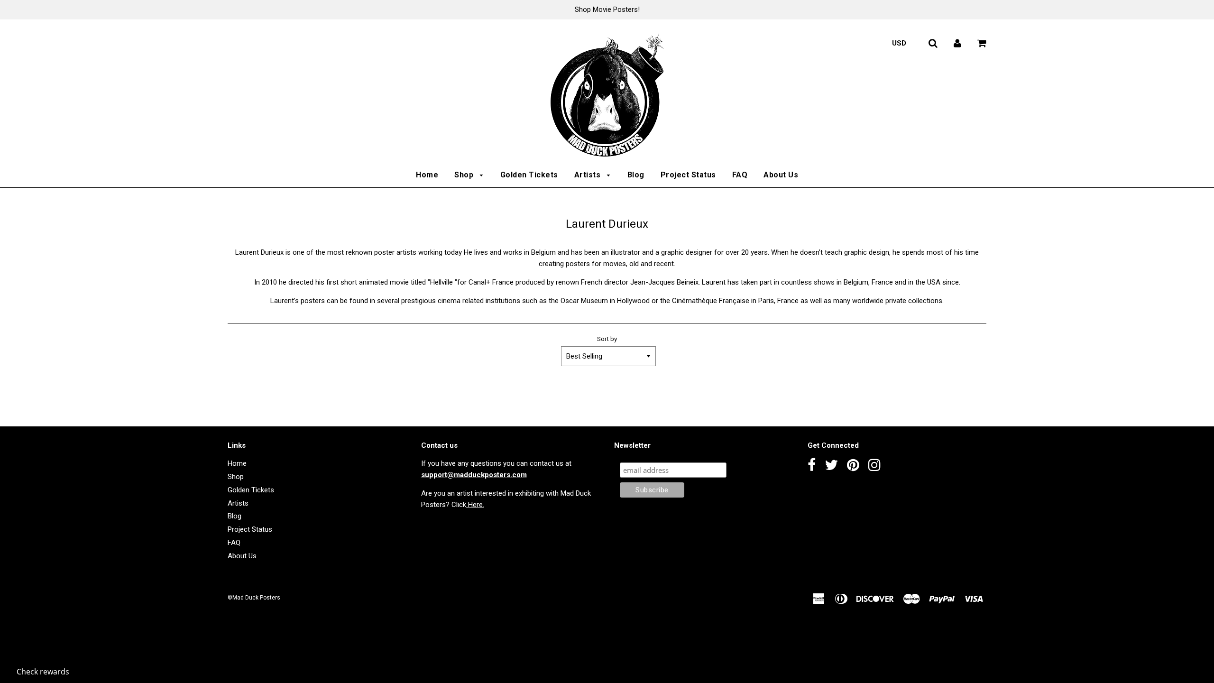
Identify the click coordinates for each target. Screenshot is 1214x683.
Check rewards (43, 671)
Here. (475, 504)
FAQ (740, 174)
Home (427, 174)
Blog (635, 174)
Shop (465, 174)
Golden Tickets (529, 174)
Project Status (688, 174)
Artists (588, 174)
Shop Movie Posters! (607, 9)
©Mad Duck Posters (254, 597)
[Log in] (957, 43)
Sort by (607, 338)
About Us (780, 174)
